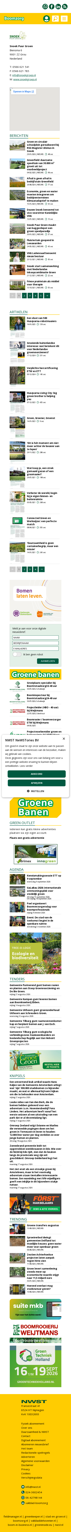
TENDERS (17, 979)
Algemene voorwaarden (35, 1461)
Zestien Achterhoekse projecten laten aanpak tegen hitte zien (40, 1257)
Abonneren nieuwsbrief (35, 1444)
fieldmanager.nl (13, 1516)
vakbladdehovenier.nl (43, 1520)
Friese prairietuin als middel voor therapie (43, 283)
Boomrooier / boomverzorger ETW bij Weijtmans (44, 721)
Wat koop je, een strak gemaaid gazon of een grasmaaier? (40, 471)
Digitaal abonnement (33, 1440)
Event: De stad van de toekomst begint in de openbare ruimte (40, 920)
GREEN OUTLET (22, 822)
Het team (27, 1448)
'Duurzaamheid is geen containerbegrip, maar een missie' (42, 546)
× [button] (63, 738)
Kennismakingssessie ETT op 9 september (44, 877)
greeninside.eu (43, 1524)
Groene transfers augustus (43, 1225)
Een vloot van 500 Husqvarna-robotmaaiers (41, 319)
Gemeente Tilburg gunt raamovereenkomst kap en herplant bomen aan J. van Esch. (35, 1022)
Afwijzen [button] (36, 782)
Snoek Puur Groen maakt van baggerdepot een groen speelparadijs (41, 228)
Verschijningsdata (31, 1477)
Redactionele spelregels (35, 1452)
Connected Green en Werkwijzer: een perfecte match (42, 521)
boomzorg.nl (20, 1520)
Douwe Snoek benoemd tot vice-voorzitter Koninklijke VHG (43, 213)
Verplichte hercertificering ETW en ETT (42, 369)
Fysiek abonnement (32, 1423)
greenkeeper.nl (34, 1516)
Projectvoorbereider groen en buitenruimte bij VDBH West (44, 733)
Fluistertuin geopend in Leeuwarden (40, 241)
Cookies (26, 1473)
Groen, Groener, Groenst (41, 418)
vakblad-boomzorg (37, 1503)
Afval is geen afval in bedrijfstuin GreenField (40, 180)
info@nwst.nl (33, 1487)
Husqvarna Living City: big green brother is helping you (42, 396)
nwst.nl (59, 1524)
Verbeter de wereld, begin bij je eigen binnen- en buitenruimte (42, 496)
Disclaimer (27, 1465)
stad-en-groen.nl (55, 1516)
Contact (25, 1436)
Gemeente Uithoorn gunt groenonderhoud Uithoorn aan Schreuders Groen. (34, 1011)
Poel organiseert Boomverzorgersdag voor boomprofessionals (42, 906)
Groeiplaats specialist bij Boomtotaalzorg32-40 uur (42, 684)
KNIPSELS (17, 1075)
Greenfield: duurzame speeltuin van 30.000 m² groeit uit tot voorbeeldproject (40, 164)
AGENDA (17, 869)
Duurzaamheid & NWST (35, 1432)
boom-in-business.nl (20, 1524)
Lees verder (26, 765)
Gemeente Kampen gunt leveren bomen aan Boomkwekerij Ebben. (33, 1000)
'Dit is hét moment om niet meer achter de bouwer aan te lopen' (43, 446)
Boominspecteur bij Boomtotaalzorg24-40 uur (42, 696)
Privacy (25, 1469)
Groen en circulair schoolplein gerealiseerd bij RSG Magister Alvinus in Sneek (43, 146)
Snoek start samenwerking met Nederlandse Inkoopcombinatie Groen (43, 269)
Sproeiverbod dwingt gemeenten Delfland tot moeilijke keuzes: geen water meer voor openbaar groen (44, 1242)
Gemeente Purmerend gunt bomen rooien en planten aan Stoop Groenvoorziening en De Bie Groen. (34, 988)
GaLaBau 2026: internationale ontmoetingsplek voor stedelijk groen (44, 891)
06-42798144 (34, 1497)
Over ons (26, 1427)
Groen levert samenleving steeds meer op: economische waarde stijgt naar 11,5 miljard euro (43, 1273)
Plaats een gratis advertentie (27, 837)
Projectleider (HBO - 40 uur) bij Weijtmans (42, 709)
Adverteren (28, 1456)
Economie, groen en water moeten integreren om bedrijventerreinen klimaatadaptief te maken (42, 196)
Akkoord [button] (37, 773)
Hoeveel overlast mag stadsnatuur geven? (40, 1287)
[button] (35, 791)
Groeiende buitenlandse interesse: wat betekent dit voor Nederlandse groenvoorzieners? (43, 347)
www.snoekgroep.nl (25, 79)
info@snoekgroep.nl (24, 75)
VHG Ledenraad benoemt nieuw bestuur (41, 254)
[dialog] (35, 766)
